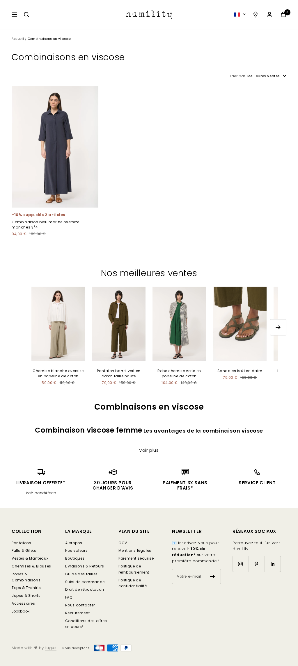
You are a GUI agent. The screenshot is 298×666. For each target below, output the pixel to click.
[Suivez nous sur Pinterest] (257, 564)
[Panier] (283, 14)
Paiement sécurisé (136, 558)
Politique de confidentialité (132, 583)
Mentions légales (134, 550)
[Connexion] (269, 14)
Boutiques (75, 558)
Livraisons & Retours (84, 566)
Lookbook (21, 611)
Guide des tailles (81, 574)
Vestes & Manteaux (30, 558)
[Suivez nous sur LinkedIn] (273, 564)
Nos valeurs (76, 550)
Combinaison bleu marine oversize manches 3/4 (45, 224)
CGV (122, 542)
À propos (73, 542)
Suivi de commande (85, 581)
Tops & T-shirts (26, 587)
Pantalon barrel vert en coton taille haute (119, 373)
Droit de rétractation (84, 589)
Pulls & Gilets (24, 550)
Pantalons (21, 542)
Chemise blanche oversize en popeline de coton (58, 373)
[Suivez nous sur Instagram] (241, 564)
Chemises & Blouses (31, 566)
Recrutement (77, 612)
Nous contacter (80, 605)
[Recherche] (26, 14)
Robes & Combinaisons (26, 577)
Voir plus (149, 450)
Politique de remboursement (133, 569)
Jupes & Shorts (26, 595)
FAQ (68, 597)
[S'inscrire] (212, 576)
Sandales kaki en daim (239, 370)
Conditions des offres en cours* (86, 623)
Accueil (18, 39)
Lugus (50, 648)
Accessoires (23, 603)
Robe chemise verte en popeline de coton (179, 373)
